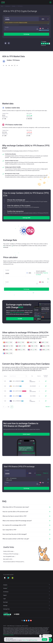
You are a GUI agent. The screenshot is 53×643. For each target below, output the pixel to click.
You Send (7, 17)
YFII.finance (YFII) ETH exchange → (11, 554)
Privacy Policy (34, 640)
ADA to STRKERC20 (18, 401)
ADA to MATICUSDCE (19, 391)
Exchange (26, 34)
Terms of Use (25, 640)
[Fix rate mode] (37, 29)
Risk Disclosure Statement (8, 634)
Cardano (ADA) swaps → (9, 551)
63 (11, 406)
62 (8, 406)
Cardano (13, 6)
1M (9, 65)
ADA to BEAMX (17, 386)
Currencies (7, 6)
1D (3, 65)
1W (6, 65)
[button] (44, 19)
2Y (17, 65)
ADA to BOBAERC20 (18, 381)
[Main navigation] (50, 2)
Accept (44, 639)
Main (2, 6)
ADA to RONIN (17, 396)
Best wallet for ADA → (8, 559)
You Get (6, 27)
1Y (14, 65)
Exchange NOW (26, 217)
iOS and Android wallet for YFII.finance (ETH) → (14, 561)
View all (47, 406)
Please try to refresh (23, 22)
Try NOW (20, 318)
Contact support (26, 434)
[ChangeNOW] (3, 2)
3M (12, 65)
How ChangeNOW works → (9, 556)
